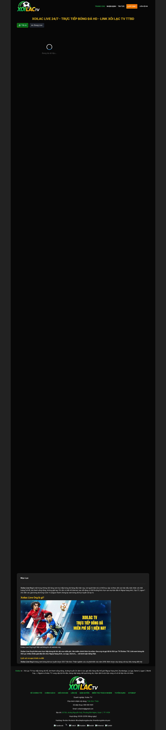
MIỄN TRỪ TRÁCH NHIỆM (102, 693)
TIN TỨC (121, 6)
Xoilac (23, 588)
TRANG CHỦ (100, 6)
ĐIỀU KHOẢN (63, 693)
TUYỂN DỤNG (120, 693)
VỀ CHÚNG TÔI (36, 693)
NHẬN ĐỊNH (111, 6)
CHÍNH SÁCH (50, 693)
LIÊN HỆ (74, 693)
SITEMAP (132, 693)
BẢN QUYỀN (84, 693)
